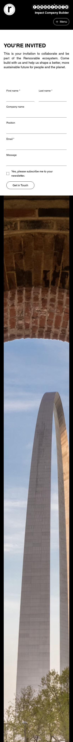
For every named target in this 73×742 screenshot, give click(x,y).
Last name (45, 90)
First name (13, 90)
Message (11, 154)
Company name (15, 106)
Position (10, 122)
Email (10, 138)
